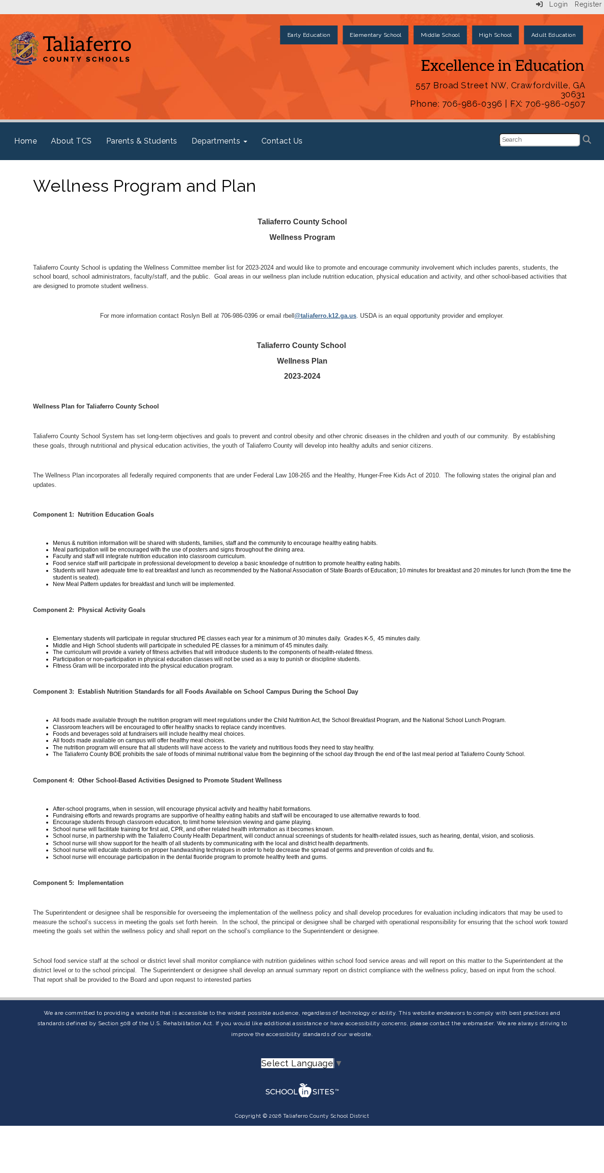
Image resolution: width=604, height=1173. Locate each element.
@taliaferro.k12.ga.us (325, 315)
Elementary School (376, 35)
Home (25, 140)
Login (555, 4)
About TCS (71, 140)
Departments (217, 140)
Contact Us (282, 140)
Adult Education (553, 35)
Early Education (309, 35)
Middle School (440, 35)
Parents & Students (141, 140)
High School (495, 35)
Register (588, 4)
